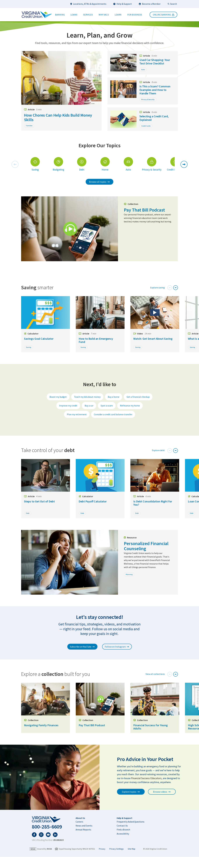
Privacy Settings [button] (116, 849)
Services (88, 14)
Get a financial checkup (138, 396)
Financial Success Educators (146, 778)
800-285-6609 (47, 827)
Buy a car (89, 405)
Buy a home (113, 396)
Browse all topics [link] (97, 181)
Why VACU (104, 14)
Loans (74, 14)
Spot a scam (107, 405)
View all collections (155, 673)
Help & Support (124, 3)
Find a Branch (123, 829)
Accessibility (123, 833)
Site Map (131, 849)
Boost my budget (58, 396)
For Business (134, 14)
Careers (79, 821)
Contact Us (122, 825)
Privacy (102, 849)
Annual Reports (83, 829)
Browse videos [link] (160, 791)
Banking (60, 14)
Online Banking (162, 14)
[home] (48, 819)
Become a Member (151, 3)
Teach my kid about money (87, 396)
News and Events (84, 825)
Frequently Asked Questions (130, 821)
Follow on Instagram (115, 646)
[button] (15, 164)
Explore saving (157, 287)
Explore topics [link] (129, 791)
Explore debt (158, 450)
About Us (80, 818)
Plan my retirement (77, 414)
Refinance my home (130, 405)
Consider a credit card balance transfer (113, 414)
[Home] (37, 14)
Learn (118, 14)
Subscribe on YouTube (80, 646)
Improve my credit (68, 405)
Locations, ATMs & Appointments (89, 3)
